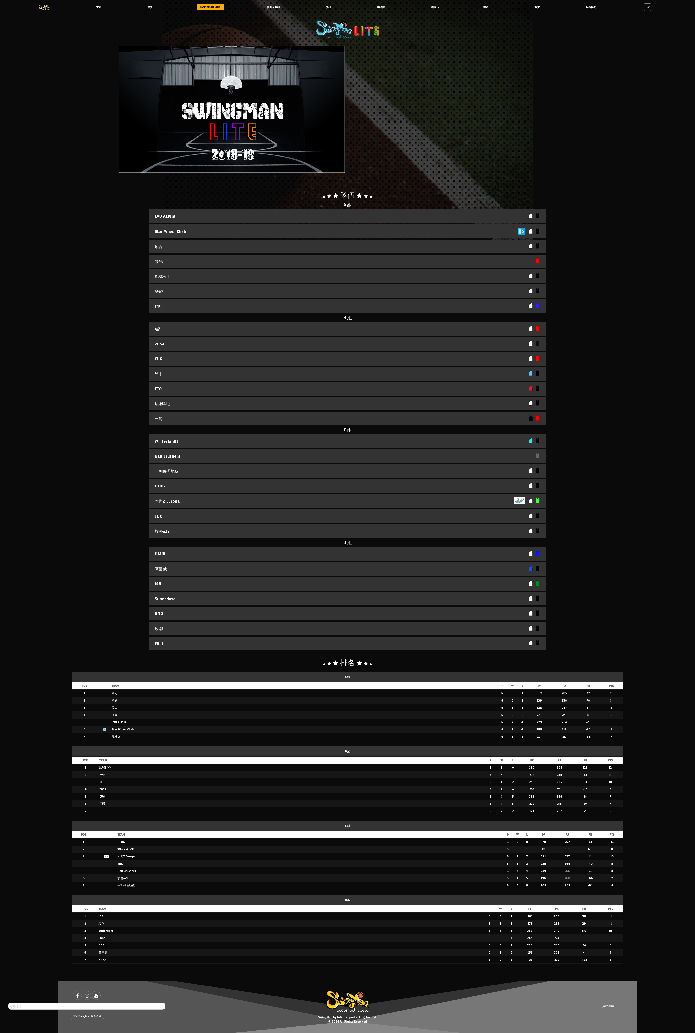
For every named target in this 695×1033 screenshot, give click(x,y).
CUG (102, 796)
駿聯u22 (122, 878)
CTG (101, 811)
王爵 (102, 803)
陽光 (114, 693)
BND (102, 945)
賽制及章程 (273, 7)
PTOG (121, 842)
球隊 (433, 7)
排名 (485, 7)
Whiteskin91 (125, 849)
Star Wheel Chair (123, 729)
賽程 (328, 7)
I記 (101, 782)
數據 (537, 7)
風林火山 (117, 736)
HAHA (102, 959)
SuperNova (106, 930)
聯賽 (150, 7)
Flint (102, 938)
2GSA (102, 789)
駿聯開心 (105, 767)
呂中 (102, 774)
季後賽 (381, 7)
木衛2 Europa (126, 856)
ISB (101, 916)
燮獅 (114, 700)
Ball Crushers (126, 871)
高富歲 (103, 952)
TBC (120, 863)
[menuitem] (44, 7)
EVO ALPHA (119, 722)
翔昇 (114, 715)
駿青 (114, 707)
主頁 (98, 7)
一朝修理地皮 (126, 885)
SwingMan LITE (210, 7)
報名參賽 (591, 7)
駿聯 (101, 923)
